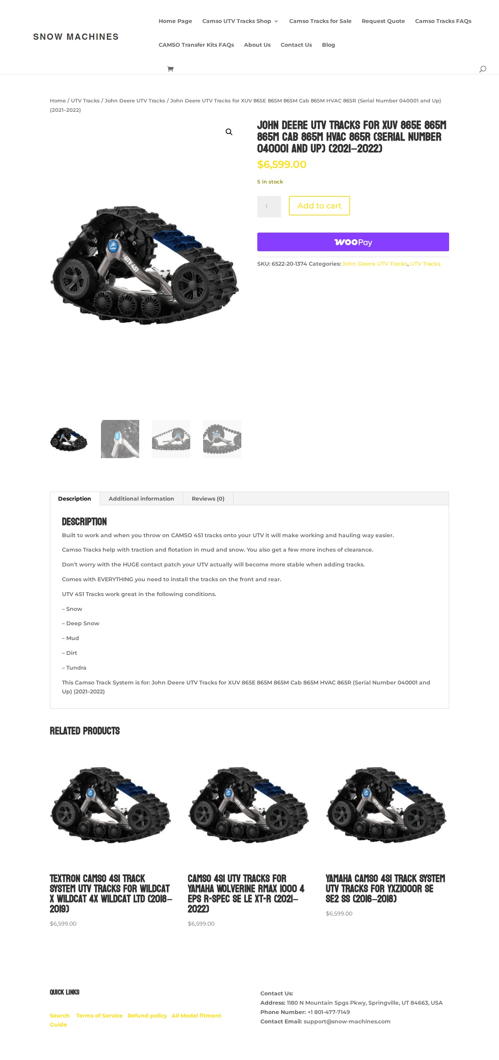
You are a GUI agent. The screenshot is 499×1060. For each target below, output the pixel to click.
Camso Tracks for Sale (320, 21)
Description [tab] (74, 498)
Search (63, 1015)
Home (58, 101)
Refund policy (149, 1015)
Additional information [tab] (141, 498)
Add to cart (319, 205)
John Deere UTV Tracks (135, 101)
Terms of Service (101, 1015)
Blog (328, 45)
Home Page (175, 21)
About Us (257, 45)
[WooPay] (353, 242)
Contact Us (296, 45)
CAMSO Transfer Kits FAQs (196, 45)
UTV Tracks (85, 101)
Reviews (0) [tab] (208, 498)
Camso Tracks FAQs (443, 21)
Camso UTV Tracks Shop (236, 21)
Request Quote (383, 21)
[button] (229, 132)
